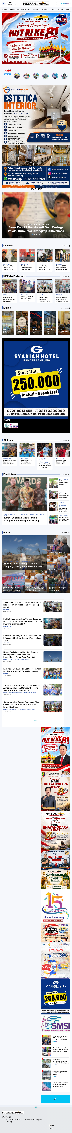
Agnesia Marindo (59, 295)
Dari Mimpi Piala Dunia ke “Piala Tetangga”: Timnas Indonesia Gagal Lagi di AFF (62, 462)
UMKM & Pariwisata (7, 295)
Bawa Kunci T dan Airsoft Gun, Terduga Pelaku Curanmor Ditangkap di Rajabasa (36, 229)
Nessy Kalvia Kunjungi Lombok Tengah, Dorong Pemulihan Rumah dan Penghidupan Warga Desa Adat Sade (23, 565)
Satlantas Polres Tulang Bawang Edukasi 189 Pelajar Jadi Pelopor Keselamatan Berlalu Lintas (63, 482)
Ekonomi (25, 294)
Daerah (35, 9)
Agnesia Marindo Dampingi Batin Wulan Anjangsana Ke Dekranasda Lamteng (62, 299)
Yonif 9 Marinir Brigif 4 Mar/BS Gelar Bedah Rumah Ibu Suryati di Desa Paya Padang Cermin (22, 604)
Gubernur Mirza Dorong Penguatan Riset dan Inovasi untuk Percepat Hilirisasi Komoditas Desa (21, 704)
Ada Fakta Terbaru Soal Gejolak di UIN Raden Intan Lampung (60, 1072)
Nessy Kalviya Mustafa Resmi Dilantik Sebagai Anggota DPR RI (57, 584)
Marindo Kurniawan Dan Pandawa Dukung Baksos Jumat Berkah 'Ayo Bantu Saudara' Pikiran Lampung (60, 1049)
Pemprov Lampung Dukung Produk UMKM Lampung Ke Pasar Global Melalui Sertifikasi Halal (27, 298)
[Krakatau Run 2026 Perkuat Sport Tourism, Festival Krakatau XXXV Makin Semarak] (53, 673)
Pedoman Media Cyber (33, 1120)
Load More (33, 721)
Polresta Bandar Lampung (36, 224)
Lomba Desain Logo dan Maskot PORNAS (63, 504)
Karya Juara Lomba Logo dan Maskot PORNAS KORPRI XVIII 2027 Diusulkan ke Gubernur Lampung (64, 509)
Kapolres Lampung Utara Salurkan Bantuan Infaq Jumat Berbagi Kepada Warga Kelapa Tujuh (22, 638)
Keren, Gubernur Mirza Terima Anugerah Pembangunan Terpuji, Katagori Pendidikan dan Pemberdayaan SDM (22, 519)
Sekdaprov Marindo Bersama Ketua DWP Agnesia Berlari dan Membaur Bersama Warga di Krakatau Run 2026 (21, 687)
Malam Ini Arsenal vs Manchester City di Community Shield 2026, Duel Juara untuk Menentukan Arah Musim (45, 465)
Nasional (60, 9)
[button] (32, 234)
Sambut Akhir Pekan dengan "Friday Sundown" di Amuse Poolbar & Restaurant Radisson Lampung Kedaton (50, 331)
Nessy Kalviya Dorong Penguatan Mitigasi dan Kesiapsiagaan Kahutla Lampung (57, 566)
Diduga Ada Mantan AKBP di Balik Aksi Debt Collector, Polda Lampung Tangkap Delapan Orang (60, 1038)
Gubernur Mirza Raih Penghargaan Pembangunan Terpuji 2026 (24, 515)
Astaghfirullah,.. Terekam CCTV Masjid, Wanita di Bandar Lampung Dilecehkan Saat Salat (60, 1084)
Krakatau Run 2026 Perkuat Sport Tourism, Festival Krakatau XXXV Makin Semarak (27, 462)
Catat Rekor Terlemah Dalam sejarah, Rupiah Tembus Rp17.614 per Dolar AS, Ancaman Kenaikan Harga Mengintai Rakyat (36, 331)
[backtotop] (36, 1107)
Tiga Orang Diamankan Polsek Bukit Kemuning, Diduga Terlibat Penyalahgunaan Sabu (26, 267)
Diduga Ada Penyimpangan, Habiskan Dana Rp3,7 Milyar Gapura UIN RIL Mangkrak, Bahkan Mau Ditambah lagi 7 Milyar (60, 1061)
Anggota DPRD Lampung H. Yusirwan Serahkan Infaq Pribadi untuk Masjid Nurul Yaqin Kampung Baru (12, 589)
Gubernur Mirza (63, 491)
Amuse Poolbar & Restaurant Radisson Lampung (50, 325)
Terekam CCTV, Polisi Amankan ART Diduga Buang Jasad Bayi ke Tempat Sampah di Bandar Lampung (62, 267)
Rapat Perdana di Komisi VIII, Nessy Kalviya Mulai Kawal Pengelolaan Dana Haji (35, 588)
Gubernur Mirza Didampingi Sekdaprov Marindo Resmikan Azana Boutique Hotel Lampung (45, 299)
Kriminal (4, 9)
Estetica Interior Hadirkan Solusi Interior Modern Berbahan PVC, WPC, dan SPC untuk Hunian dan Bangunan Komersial (7, 331)
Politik (53, 9)
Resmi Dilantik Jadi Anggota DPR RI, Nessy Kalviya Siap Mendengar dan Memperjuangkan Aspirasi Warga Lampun (57, 589)
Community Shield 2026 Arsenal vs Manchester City (44, 460)
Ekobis (6, 327)
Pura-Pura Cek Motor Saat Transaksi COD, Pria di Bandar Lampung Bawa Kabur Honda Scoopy (45, 267)
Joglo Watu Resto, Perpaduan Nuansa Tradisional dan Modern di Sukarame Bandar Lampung (21, 331)
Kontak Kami (50, 1125)
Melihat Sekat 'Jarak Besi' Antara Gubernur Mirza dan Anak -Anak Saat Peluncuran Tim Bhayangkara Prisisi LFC (9, 462)
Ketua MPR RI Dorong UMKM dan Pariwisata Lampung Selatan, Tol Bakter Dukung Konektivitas (9, 299)
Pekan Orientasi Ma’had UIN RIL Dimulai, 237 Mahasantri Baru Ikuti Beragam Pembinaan (64, 519)
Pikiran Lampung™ (6, 1117)
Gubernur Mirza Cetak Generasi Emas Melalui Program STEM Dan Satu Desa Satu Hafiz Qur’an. (64, 495)
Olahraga (69, 9)
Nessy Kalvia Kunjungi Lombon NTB (17, 561)
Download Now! (64, 3)
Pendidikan (44, 9)
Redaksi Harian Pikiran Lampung (20, 9)
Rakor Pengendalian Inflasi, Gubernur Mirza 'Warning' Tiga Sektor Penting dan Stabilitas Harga (64, 331)
